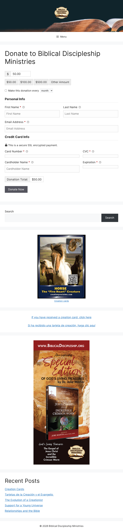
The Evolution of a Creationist (24, 500)
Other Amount (60, 82)
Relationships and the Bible (22, 510)
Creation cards (61, 301)
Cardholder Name (17, 162)
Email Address (15, 122)
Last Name (70, 107)
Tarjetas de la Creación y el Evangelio (29, 494)
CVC (87, 151)
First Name (13, 107)
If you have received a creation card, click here (61, 317)
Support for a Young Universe (24, 505)
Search (9, 211)
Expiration (90, 162)
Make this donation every (24, 90)
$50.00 (11, 82)
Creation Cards (14, 489)
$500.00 (41, 82)
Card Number (15, 151)
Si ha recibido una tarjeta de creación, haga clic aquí (61, 325)
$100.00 (25, 82)
